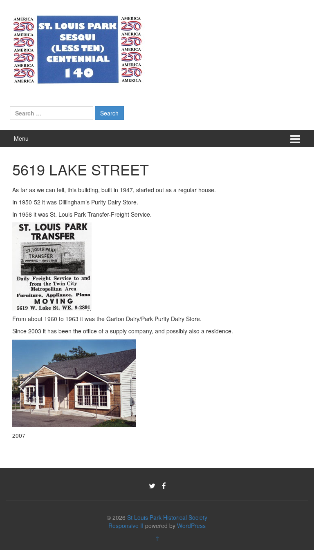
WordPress (191, 525)
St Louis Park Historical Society (167, 517)
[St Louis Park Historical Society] (77, 48)
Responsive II (126, 525)
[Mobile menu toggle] (295, 138)
